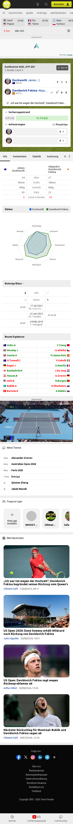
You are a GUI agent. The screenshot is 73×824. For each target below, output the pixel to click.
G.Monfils (60, 365)
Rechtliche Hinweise (36, 782)
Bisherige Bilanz (13, 283)
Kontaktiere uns (36, 787)
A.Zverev (60, 375)
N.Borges (60, 380)
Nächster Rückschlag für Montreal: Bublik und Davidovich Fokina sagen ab (35, 731)
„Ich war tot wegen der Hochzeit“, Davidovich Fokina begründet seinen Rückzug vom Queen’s (36, 582)
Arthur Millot (10, 688)
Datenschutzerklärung (36, 778)
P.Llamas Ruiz (58, 355)
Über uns (36, 766)
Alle (19, 30)
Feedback (36, 791)
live (7, 30)
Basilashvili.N (14, 370)
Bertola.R (12, 391)
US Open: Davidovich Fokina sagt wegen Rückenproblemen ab (31, 682)
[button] (46, 4)
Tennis (12, 820)
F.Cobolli (61, 360)
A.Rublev (61, 391)
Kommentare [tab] (19, 156)
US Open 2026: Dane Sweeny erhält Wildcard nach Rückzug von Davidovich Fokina (34, 632)
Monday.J (12, 350)
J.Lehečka (60, 350)
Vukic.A (11, 345)
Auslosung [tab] (52, 156)
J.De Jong (60, 370)
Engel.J (11, 365)
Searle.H (12, 355)
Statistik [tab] (36, 156)
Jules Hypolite (11, 638)
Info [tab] (5, 156)
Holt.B (10, 380)
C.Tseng (61, 345)
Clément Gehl (11, 588)
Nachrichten (15, 12)
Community (60, 820)
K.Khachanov (58, 386)
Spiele (29, 12)
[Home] (4, 12)
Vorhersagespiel (36, 820)
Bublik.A (12, 386)
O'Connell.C (13, 360)
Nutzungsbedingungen (36, 774)
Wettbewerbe (58, 12)
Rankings (42, 12)
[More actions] (69, 156)
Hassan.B (12, 375)
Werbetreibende (36, 770)
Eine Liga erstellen (12, 522)
